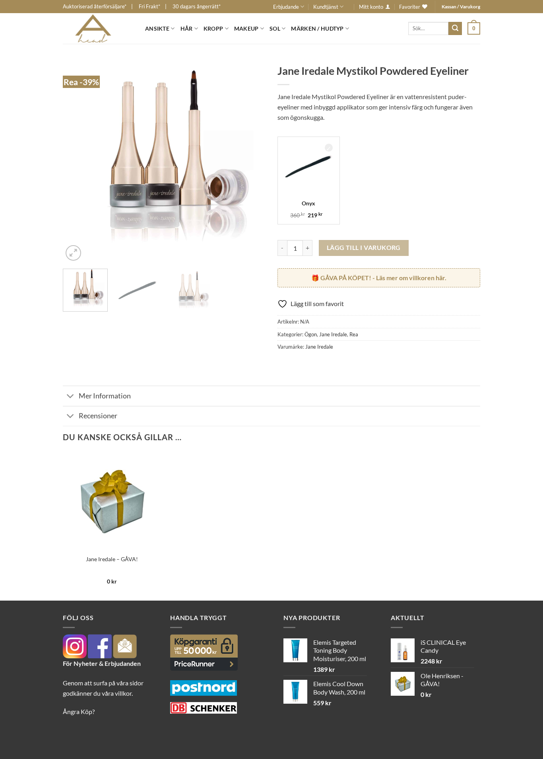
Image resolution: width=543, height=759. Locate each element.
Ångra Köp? (79, 711)
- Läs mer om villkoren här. (383, 277)
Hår (186, 28)
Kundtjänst (325, 7)
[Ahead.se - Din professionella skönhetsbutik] (98, 28)
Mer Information (105, 396)
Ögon (310, 334)
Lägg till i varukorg (364, 247)
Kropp (213, 28)
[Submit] (455, 28)
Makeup (246, 28)
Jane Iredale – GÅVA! (112, 559)
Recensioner (98, 416)
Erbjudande (286, 7)
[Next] (251, 161)
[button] (473, 28)
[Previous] (77, 161)
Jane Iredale (333, 334)
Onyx (308, 203)
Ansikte (157, 28)
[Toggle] (70, 396)
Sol (275, 28)
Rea (353, 334)
